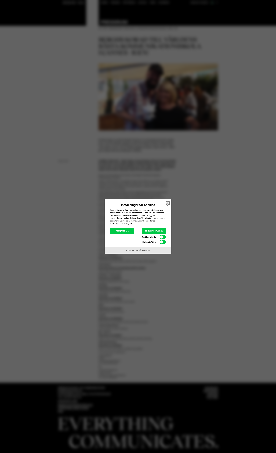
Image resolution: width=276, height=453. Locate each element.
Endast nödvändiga (154, 231)
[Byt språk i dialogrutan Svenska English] (167, 203)
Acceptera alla (122, 231)
